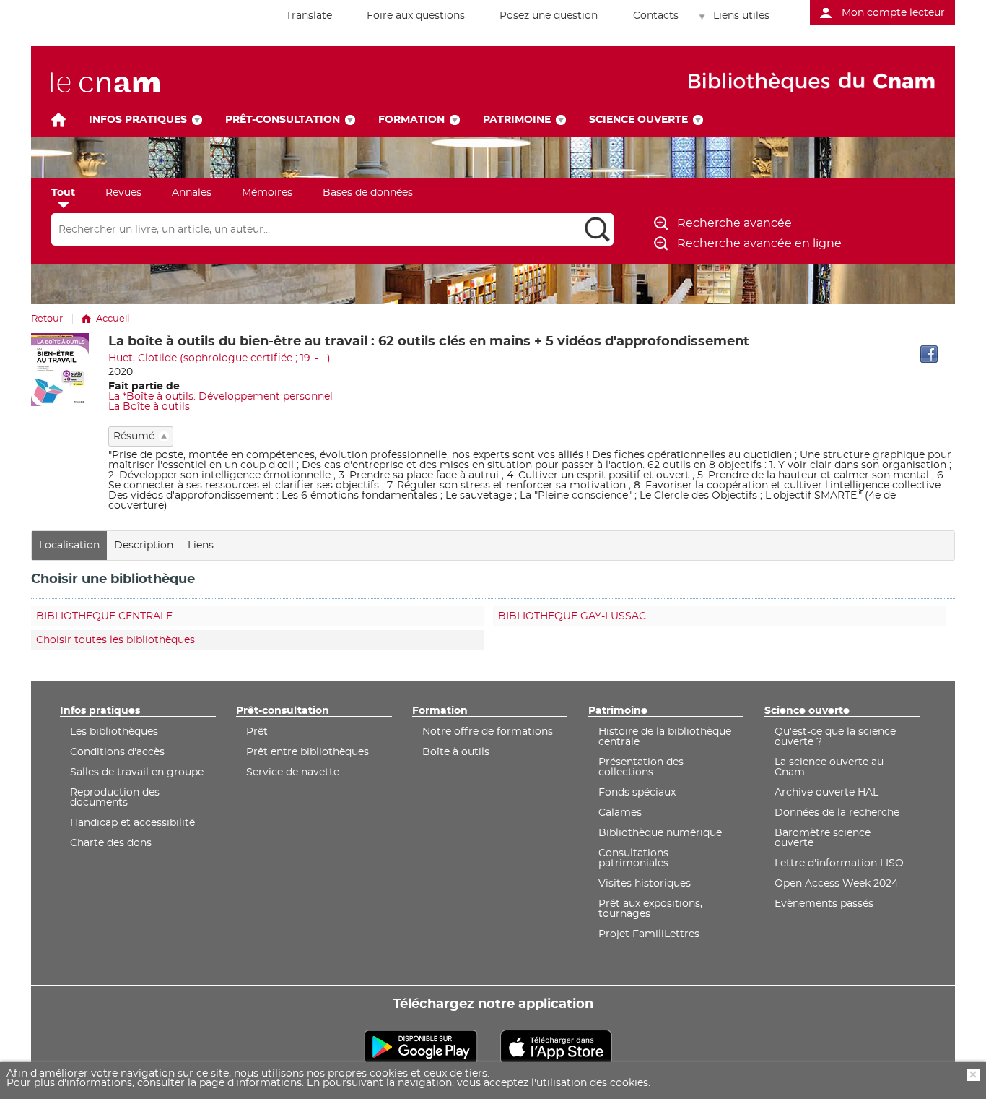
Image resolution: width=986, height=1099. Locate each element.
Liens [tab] (201, 545)
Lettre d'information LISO (839, 863)
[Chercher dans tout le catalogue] (597, 229)
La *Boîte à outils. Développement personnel (220, 397)
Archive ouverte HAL (826, 793)
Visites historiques (644, 884)
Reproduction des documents (115, 798)
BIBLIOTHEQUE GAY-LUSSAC (572, 616)
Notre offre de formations (487, 732)
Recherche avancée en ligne (759, 243)
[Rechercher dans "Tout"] (316, 230)
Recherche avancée (734, 223)
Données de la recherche (837, 813)
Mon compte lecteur (893, 13)
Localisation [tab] (69, 545)
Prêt (257, 732)
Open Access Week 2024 (836, 884)
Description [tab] (143, 545)
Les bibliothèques (114, 732)
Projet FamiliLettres (648, 934)
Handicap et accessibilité (132, 823)
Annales (191, 193)
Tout (63, 193)
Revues (123, 193)
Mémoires (267, 193)
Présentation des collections (641, 767)
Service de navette (292, 772)
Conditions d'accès (117, 752)
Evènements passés (824, 904)
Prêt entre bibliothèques (307, 752)
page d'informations (250, 1084)
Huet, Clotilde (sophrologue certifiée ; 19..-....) (219, 358)
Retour (47, 319)
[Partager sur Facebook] (929, 354)
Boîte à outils (455, 752)
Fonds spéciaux (637, 793)
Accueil (112, 319)
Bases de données (368, 193)
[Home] (58, 120)
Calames (620, 813)
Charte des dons (111, 843)
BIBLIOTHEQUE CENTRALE (104, 616)
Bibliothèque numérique (660, 833)
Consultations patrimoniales (633, 858)
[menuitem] (301, 16)
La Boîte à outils (149, 407)
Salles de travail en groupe (137, 772)
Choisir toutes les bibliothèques (115, 640)
